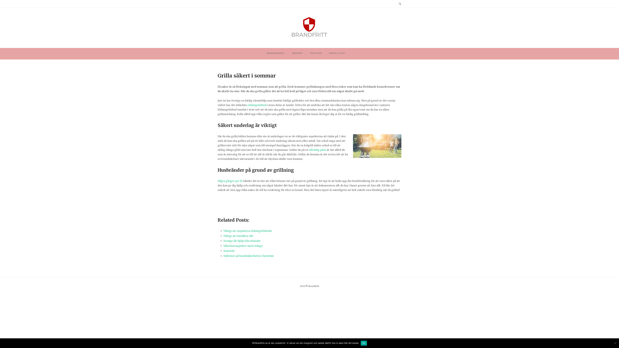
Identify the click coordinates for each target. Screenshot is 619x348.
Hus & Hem (316, 53)
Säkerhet (297, 53)
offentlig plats (317, 149)
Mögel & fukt (337, 53)
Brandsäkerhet (276, 53)
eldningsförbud (256, 105)
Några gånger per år (230, 181)
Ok (363, 343)
